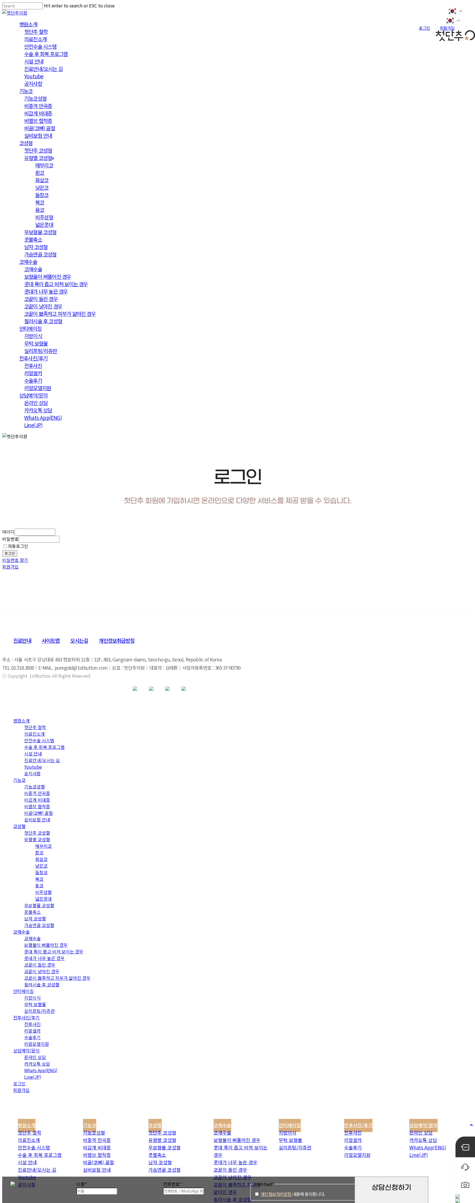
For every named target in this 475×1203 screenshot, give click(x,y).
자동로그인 (18, 546)
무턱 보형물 (35, 1004)
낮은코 (41, 865)
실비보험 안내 (37, 819)
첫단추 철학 (35, 727)
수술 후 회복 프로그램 (44, 747)
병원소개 (21, 720)
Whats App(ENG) (40, 1070)
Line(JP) (32, 1077)
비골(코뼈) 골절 (38, 813)
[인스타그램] (183, 689)
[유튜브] (151, 689)
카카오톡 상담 (37, 1063)
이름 (81, 1184)
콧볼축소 (32, 912)
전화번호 (172, 1184)
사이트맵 (51, 640)
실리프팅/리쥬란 (39, 1011)
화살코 (41, 859)
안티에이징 (23, 991)
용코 (39, 885)
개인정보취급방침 (116, 640)
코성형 (19, 826)
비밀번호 (10, 539)
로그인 (9, 553)
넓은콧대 (43, 898)
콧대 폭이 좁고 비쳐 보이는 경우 (53, 951)
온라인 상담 (35, 1057)
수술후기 (32, 1037)
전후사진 (32, 1024)
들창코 (41, 872)
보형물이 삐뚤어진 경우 (46, 945)
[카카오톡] (135, 689)
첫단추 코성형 (37, 832)
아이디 (8, 531)
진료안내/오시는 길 (42, 760)
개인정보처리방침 (276, 1194)
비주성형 (43, 892)
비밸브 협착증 (37, 806)
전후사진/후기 (26, 1017)
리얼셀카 (32, 1030)
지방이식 (32, 997)
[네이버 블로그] (167, 689)
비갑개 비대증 (37, 799)
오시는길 (79, 640)
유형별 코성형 (37, 839)
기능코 (19, 780)
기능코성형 (34, 786)
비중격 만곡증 (37, 793)
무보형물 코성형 (39, 905)
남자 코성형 (35, 918)
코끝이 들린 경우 (39, 964)
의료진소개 (34, 733)
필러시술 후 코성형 (41, 984)
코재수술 (21, 931)
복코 (39, 879)
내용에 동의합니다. (293, 1194)
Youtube (33, 766)
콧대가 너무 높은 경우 (44, 958)
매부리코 (43, 846)
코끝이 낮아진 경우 (41, 971)
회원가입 (10, 566)
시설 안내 (33, 753)
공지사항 (32, 773)
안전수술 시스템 (39, 740)
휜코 (39, 852)
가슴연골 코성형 (39, 925)
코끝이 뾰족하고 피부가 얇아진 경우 (57, 978)
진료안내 (22, 640)
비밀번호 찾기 (15, 560)
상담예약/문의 (26, 1050)
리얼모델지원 (36, 1044)
